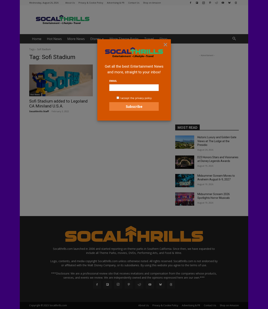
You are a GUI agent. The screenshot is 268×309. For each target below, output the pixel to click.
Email (113, 81)
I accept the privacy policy (136, 98)
